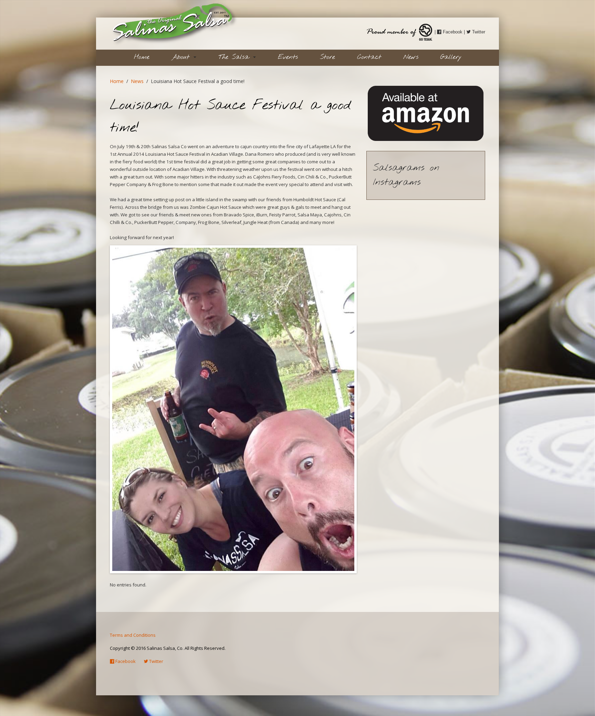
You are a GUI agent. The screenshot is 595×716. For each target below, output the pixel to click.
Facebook (451, 31)
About (182, 57)
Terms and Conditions (133, 635)
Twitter (478, 31)
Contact (369, 57)
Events (288, 57)
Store (327, 57)
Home (141, 57)
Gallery (450, 57)
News (410, 57)
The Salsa (235, 57)
